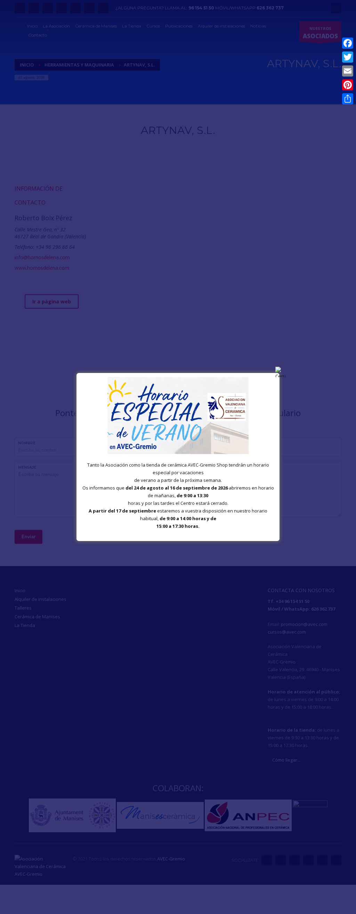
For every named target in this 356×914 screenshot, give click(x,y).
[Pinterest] (348, 85)
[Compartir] (348, 99)
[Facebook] (348, 43)
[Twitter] (348, 57)
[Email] (348, 71)
